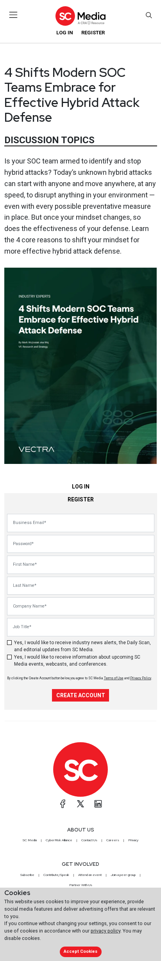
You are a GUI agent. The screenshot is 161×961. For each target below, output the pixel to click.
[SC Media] (80, 15)
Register (93, 33)
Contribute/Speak (56, 874)
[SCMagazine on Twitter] (80, 803)
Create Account (80, 695)
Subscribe (27, 874)
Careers (112, 840)
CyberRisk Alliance (59, 840)
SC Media (30, 840)
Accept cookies (80, 951)
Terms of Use (113, 678)
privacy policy (105, 931)
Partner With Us (80, 885)
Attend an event (90, 874)
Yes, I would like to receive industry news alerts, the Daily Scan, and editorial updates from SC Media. (82, 646)
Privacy (133, 840)
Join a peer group (123, 874)
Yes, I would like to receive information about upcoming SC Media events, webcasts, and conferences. (77, 660)
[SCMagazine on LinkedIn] (98, 803)
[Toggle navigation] (13, 14)
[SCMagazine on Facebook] (63, 803)
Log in (64, 33)
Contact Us (89, 840)
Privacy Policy (140, 678)
